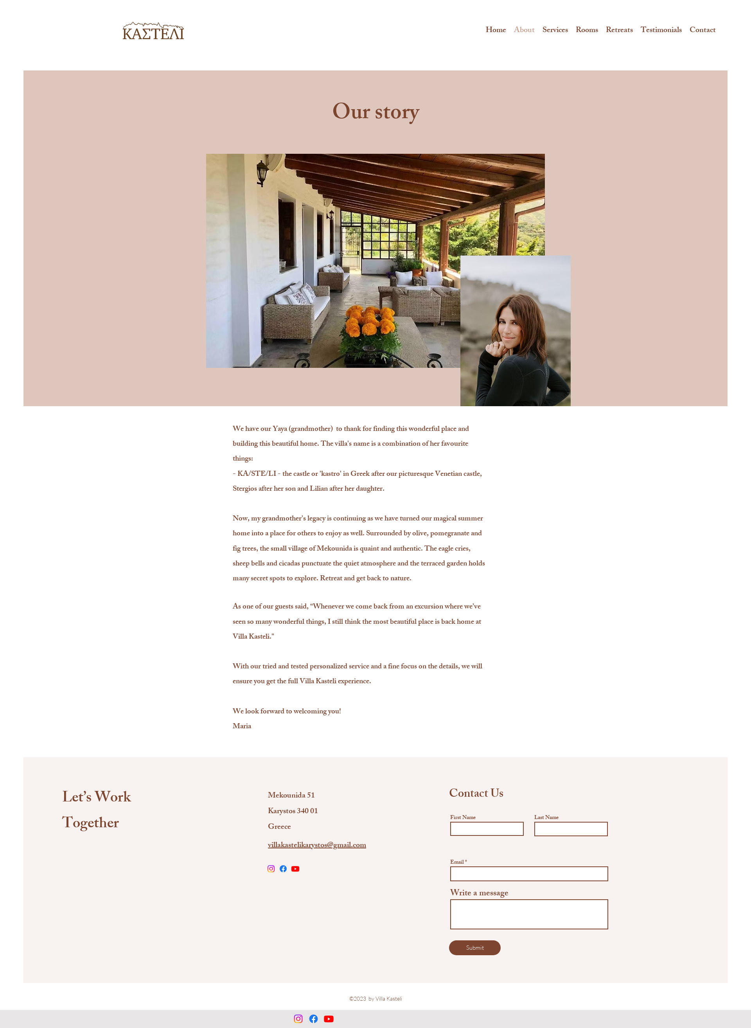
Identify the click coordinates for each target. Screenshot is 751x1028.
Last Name (546, 818)
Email (457, 863)
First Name (463, 818)
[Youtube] (295, 868)
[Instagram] (271, 868)
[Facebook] (283, 868)
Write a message (479, 894)
